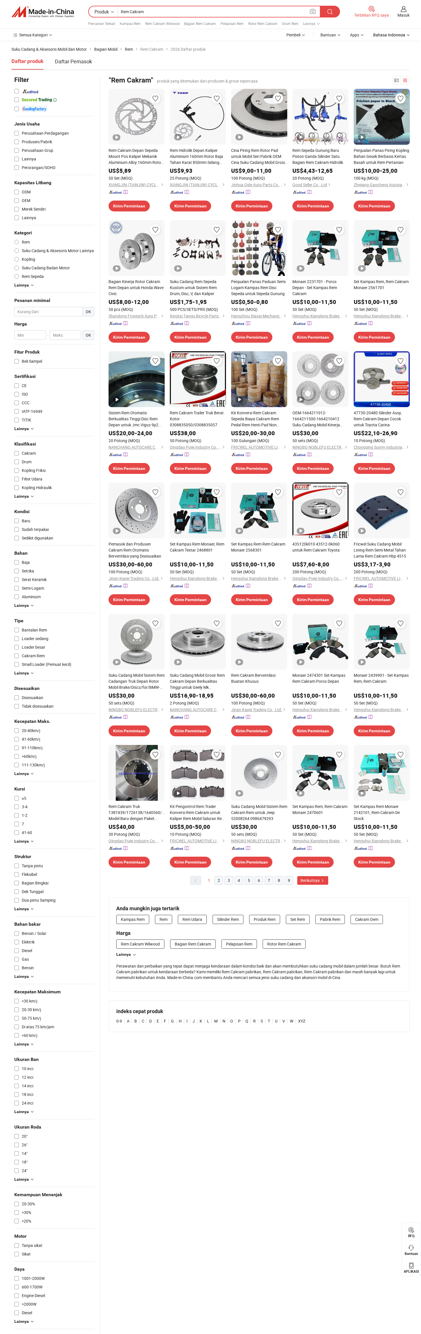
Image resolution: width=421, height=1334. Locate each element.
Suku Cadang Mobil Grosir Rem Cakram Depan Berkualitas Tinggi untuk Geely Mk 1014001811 (197, 681)
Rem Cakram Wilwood (162, 23)
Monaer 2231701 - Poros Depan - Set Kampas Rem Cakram (314, 287)
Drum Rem (290, 23)
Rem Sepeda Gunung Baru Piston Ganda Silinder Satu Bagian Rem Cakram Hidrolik (317, 156)
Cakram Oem (366, 919)
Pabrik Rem (330, 919)
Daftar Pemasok (73, 61)
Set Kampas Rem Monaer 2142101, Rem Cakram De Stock (377, 812)
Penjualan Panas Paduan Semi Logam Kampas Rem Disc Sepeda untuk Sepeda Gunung (258, 287)
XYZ (301, 1021)
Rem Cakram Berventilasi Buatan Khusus (253, 678)
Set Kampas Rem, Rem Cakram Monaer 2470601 (319, 809)
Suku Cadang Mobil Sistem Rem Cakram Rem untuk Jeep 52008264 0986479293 (259, 812)
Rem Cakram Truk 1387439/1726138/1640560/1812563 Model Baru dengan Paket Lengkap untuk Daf (137, 812)
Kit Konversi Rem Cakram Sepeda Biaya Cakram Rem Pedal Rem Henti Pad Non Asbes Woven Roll (255, 419)
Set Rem (297, 919)
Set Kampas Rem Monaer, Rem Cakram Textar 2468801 (197, 547)
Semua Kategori (33, 35)
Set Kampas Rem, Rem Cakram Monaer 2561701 (381, 284)
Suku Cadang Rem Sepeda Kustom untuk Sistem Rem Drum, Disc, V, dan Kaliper (193, 287)
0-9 (119, 1021)
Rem (164, 919)
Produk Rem (265, 919)
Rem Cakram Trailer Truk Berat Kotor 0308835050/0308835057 (197, 418)
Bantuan (328, 35)
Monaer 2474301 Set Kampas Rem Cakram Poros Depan (318, 678)
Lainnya (123, 954)
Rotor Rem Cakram (263, 23)
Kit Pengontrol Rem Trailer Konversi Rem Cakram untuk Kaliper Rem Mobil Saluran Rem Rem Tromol (197, 812)
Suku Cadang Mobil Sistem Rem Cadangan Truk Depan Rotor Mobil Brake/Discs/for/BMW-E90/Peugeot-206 (137, 681)
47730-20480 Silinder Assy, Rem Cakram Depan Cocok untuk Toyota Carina (378, 418)
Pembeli (293, 35)
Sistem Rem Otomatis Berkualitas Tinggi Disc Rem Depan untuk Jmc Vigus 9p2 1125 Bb (133, 419)
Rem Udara (192, 919)
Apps (354, 35)
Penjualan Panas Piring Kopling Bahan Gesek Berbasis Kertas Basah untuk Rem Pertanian (381, 156)
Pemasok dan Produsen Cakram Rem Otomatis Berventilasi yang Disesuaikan (135, 550)
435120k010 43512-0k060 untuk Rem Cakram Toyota (316, 547)
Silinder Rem (228, 919)
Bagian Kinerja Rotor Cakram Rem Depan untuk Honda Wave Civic (136, 287)
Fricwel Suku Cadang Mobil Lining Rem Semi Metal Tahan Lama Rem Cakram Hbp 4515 (380, 550)
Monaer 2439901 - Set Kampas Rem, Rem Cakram (381, 678)
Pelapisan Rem (232, 23)
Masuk (404, 15)
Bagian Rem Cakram (200, 23)
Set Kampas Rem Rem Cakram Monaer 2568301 (258, 547)
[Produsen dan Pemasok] (42, 12)
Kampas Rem (130, 23)
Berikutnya (310, 880)
